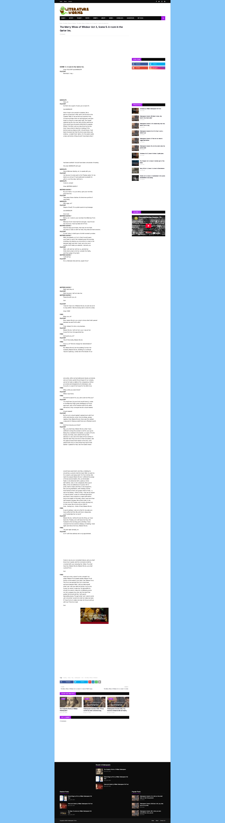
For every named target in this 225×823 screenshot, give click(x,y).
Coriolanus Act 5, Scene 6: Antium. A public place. (152, 153)
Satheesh (63, 34)
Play (72, 677)
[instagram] (162, 1)
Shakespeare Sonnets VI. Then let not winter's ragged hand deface (151, 139)
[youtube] (140, 67)
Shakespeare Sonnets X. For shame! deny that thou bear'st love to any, (152, 124)
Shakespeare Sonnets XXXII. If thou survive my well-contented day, (93, 709)
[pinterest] (164, 1)
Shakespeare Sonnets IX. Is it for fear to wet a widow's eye (151, 132)
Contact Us (162, 820)
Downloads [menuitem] (120, 18)
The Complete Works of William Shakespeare (68, 709)
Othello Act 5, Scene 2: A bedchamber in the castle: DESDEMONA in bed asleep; (152, 176)
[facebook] (156, 1)
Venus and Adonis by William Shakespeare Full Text (80, 803)
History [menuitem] (71, 18)
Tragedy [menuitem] (79, 18)
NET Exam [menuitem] (140, 18)
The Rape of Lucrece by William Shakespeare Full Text (79, 812)
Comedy (65, 677)
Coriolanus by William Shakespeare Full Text (150, 108)
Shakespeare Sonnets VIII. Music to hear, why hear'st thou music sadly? (151, 117)
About (65, 1)
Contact (70, 1)
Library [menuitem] (103, 18)
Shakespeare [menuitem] (130, 18)
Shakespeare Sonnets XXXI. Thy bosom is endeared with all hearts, (117, 709)
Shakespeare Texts (72, 820)
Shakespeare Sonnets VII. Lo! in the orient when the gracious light (152, 147)
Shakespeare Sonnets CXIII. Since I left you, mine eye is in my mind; (151, 804)
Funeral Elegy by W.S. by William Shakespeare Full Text (80, 797)
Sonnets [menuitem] (95, 18)
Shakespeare (77, 677)
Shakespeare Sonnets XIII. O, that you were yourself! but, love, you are (150, 812)
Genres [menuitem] (111, 18)
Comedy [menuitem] (63, 18)
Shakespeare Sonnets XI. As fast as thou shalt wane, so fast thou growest (151, 797)
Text (82, 677)
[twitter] (159, 1)
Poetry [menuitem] (87, 18)
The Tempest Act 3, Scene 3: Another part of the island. (152, 161)
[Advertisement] (94, 50)
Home (61, 1)
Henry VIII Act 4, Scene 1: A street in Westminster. (152, 168)
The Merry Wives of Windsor (69, 23)
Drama (69, 677)
